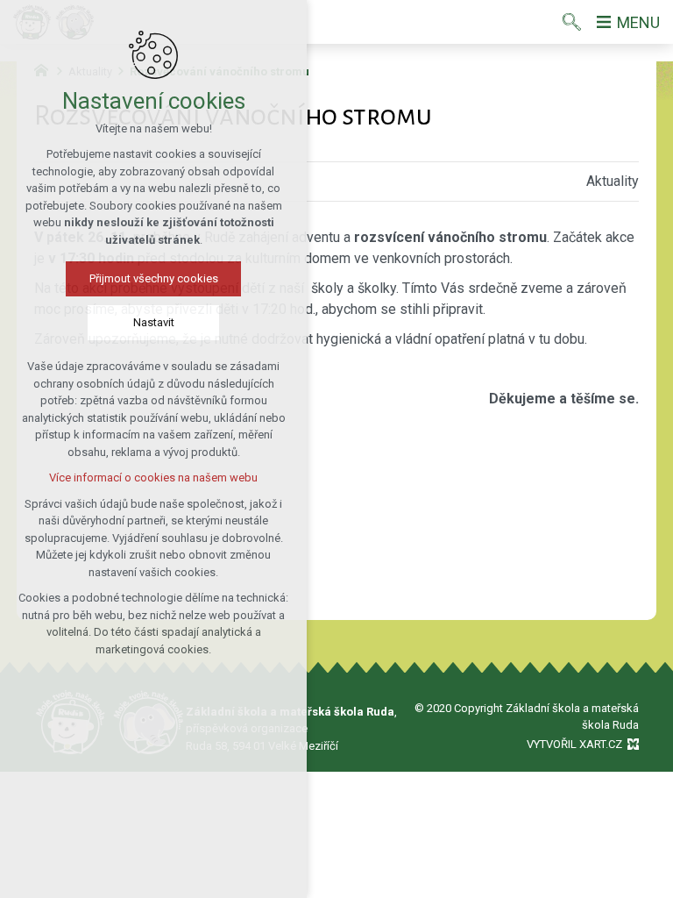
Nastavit (153, 322)
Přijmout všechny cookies (153, 278)
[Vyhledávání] (572, 22)
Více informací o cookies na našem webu (153, 477)
